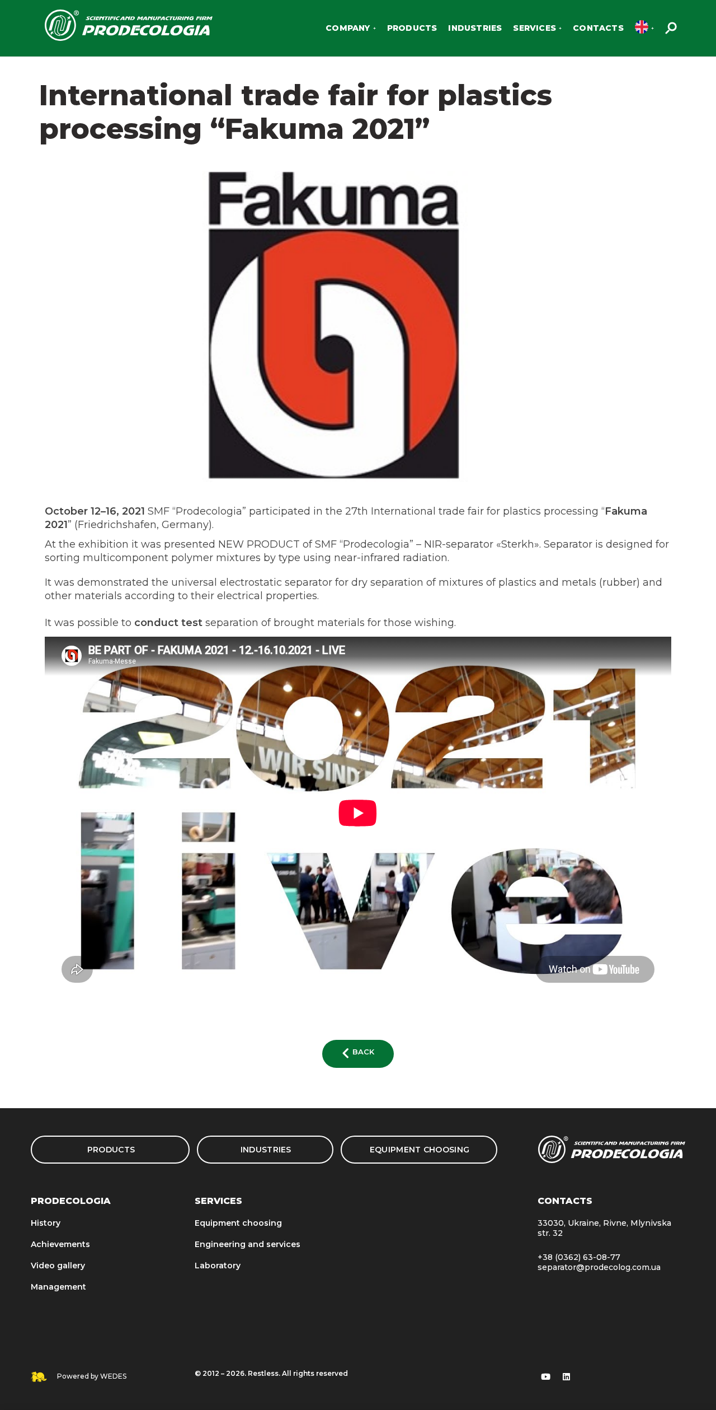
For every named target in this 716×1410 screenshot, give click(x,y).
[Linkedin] (566, 1377)
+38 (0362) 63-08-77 (579, 1257)
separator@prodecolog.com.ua (599, 1267)
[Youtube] (546, 1377)
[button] (358, 1054)
